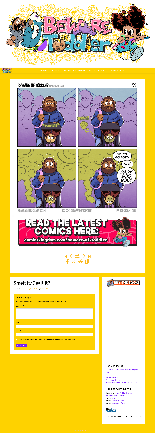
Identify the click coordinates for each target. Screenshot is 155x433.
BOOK (122, 70)
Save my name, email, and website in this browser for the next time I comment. (47, 340)
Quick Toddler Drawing (123, 393)
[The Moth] (71, 257)
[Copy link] (87, 262)
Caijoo (108, 375)
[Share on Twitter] (73, 262)
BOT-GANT (45, 289)
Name (18, 322)
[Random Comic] (77, 257)
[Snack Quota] (89, 257)
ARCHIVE (81, 70)
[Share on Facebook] (67, 262)
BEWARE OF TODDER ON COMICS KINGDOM (58, 70)
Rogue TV (124, 395)
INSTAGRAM (113, 70)
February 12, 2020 (30, 289)
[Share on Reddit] (80, 262)
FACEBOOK (101, 70)
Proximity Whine (118, 400)
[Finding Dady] (66, 257)
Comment (19, 306)
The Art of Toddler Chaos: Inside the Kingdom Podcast (122, 371)
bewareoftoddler (112, 395)
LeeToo (84, 430)
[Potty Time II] (83, 257)
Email (18, 331)
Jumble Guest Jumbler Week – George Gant (122, 382)
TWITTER (91, 70)
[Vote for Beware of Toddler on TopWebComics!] (111, 409)
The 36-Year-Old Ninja (113, 380)
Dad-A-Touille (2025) (113, 377)
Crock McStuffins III (118, 403)
